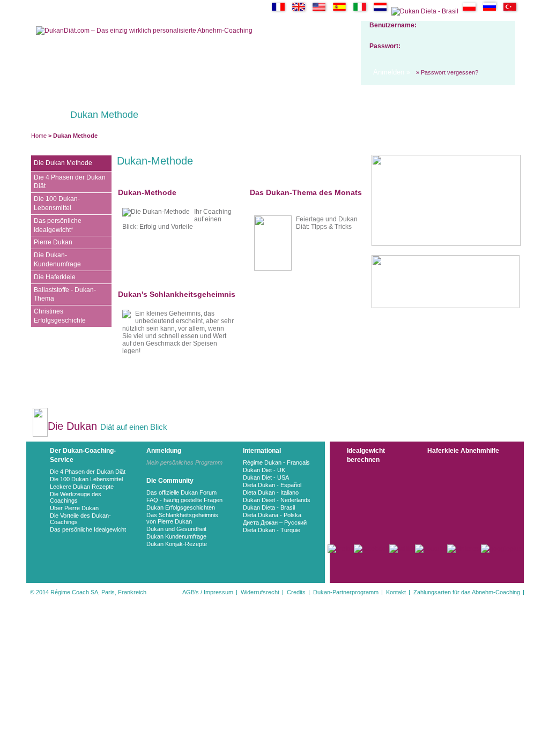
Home (39, 135)
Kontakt (396, 592)
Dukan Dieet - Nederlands (276, 500)
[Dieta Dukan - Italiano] (360, 11)
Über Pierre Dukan (74, 508)
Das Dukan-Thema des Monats (306, 192)
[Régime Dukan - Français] (278, 11)
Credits (296, 592)
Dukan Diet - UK (264, 470)
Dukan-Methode (147, 192)
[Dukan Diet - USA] (319, 11)
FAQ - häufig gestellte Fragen (184, 500)
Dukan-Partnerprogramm (346, 592)
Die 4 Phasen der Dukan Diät (87, 471)
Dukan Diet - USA (266, 477)
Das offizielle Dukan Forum (181, 492)
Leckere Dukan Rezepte (82, 486)
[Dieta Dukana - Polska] (469, 11)
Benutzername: (393, 25)
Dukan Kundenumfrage (176, 536)
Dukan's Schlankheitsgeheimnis (176, 294)
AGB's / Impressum (207, 592)
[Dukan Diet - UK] (299, 11)
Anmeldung (163, 450)
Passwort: (384, 46)
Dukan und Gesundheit (176, 529)
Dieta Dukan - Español (272, 485)
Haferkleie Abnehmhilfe (463, 450)
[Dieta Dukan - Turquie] (510, 11)
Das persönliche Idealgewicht (88, 529)
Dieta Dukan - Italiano (271, 492)
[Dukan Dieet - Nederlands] (380, 11)
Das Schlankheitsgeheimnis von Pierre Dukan (182, 518)
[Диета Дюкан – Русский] (489, 11)
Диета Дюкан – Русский (275, 522)
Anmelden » (391, 72)
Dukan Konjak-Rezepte (176, 544)
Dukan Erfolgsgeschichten (180, 507)
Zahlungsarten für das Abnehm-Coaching (466, 592)
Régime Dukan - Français (276, 462)
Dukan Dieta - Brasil (269, 507)
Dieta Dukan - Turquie (271, 530)
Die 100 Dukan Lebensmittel (86, 479)
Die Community (170, 480)
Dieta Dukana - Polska (272, 515)
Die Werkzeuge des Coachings (75, 497)
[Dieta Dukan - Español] (339, 11)
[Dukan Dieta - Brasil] (424, 11)
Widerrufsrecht (260, 592)
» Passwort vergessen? (447, 72)
